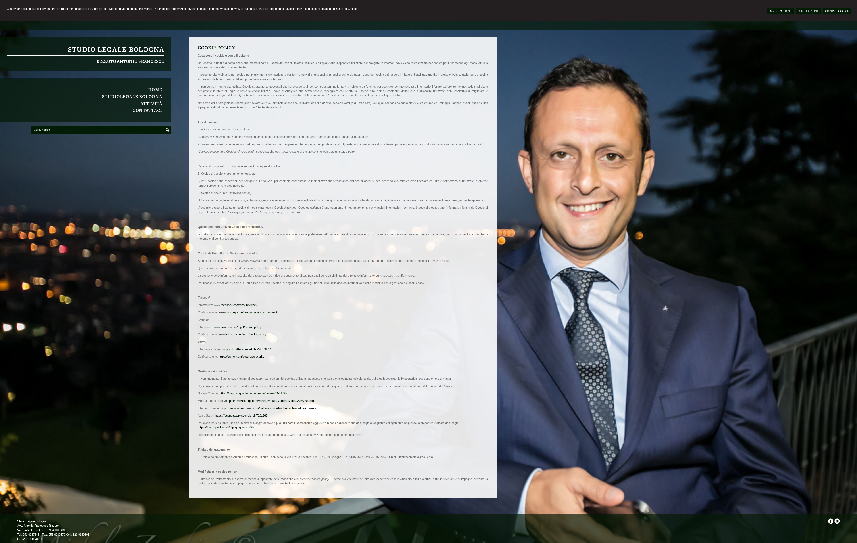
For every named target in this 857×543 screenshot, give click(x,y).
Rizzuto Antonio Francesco (130, 61)
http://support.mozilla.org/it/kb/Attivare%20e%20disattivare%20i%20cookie (266, 401)
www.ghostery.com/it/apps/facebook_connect (248, 312)
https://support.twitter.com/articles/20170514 (242, 349)
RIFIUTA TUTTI (808, 11)
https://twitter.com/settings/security (241, 356)
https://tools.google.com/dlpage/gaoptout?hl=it (228, 427)
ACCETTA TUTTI (780, 11)
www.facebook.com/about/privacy (235, 305)
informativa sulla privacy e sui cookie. (233, 8)
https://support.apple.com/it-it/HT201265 (241, 415)
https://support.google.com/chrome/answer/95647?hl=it (255, 393)
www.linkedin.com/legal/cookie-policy (238, 327)
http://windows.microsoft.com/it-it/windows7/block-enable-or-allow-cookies (268, 408)
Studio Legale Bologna (116, 49)
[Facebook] (830, 522)
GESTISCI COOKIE (837, 11)
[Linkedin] (837, 522)
